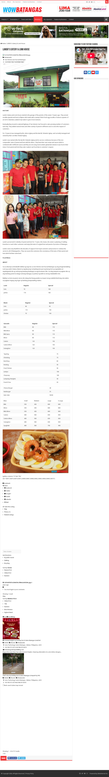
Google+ (8, 493)
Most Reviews (8, 609)
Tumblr (7, 496)
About (9, 2)
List (5, 617)
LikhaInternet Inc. (102, 773)
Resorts (12, 642)
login (11, 589)
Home (3, 2)
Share (6, 485)
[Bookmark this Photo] (3, 587)
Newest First (8, 570)
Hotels (6, 642)
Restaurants (8, 57)
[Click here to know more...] (54, 31)
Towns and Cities (26, 19)
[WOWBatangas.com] (22, 9)
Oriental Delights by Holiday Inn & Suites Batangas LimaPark (22, 640)
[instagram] (94, 2)
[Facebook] (87, 2)
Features (4, 19)
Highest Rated (8, 612)
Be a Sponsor (17, 2)
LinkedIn (8, 499)
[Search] (106, 1)
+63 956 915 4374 (20, 682)
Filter (4, 596)
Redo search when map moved (13, 685)
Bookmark (7, 483)
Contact (39, 2)
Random (6, 576)
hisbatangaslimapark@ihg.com (14, 649)
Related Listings (9, 515)
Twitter (7, 491)
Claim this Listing (9, 506)
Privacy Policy (30, 773)
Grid (9, 617)
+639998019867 (19, 62)
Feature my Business (29, 2)
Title (5, 604)
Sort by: (7, 567)
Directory (37, 19)
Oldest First (7, 573)
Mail (7, 502)
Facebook (8, 488)
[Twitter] (89, 2)
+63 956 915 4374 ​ (21, 647)
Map (5, 509)
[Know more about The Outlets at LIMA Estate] (82, 9)
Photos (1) (7, 512)
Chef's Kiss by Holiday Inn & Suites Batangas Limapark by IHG (21, 675)
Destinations (14, 19)
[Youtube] (92, 2)
